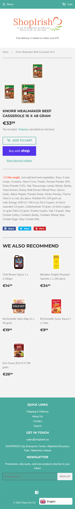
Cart (69, 4)
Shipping (23, 129)
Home (6, 52)
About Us (37, 416)
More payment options (19, 160)
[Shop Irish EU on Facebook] (37, 492)
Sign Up (65, 476)
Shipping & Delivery (37, 411)
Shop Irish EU (28, 502)
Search (37, 425)
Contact (37, 421)
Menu (10, 4)
